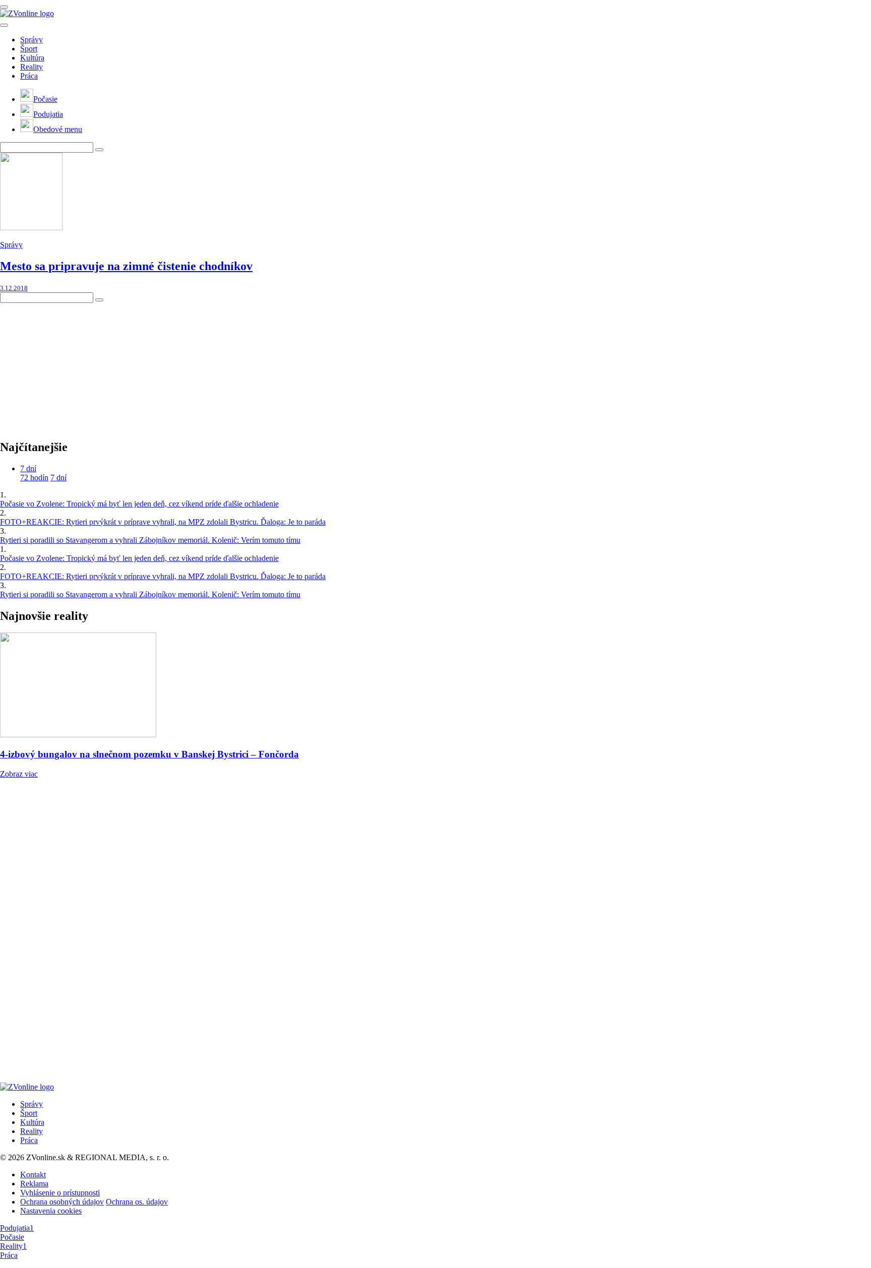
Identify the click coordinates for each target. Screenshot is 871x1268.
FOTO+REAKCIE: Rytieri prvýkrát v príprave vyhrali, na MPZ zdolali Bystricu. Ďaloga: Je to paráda (163, 522)
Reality (31, 66)
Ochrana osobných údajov (62, 1201)
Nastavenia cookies (51, 1211)
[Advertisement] (75, 366)
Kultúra (32, 57)
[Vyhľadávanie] (99, 149)
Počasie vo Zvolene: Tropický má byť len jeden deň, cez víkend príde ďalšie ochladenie (139, 503)
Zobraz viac (19, 774)
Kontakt (33, 1174)
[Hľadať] (4, 25)
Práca (29, 76)
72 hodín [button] (34, 477)
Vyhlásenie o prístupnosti (60, 1192)
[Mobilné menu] (4, 7)
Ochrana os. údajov (137, 1201)
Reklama (34, 1183)
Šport (28, 48)
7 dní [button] (28, 468)
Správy (31, 39)
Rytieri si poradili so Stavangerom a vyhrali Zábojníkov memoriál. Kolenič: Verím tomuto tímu (150, 540)
